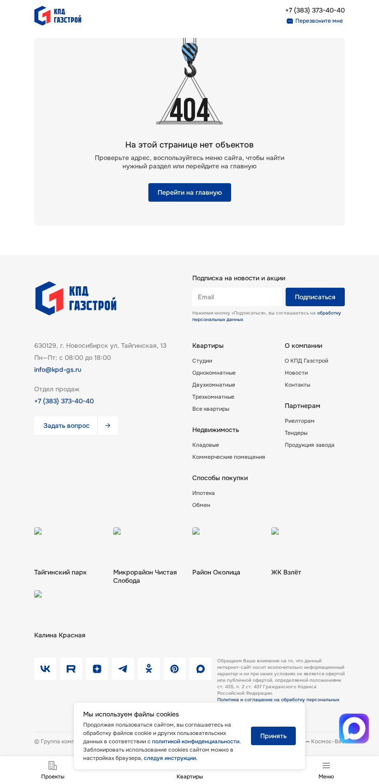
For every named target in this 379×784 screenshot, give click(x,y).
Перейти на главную (190, 192)
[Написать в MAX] (354, 728)
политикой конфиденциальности (195, 741)
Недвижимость (215, 430)
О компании (303, 345)
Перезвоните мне (319, 21)
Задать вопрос (66, 425)
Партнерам (302, 405)
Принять (273, 736)
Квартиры (208, 345)
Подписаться (315, 297)
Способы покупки (220, 478)
